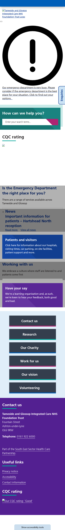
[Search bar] (52, 3)
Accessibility (9, 477)
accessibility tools (32, 527)
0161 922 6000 (26, 436)
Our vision (29, 374)
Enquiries (61, 95)
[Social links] (45, 3)
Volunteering (30, 388)
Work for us (29, 361)
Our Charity (30, 348)
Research (29, 334)
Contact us (29, 321)
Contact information (14, 482)
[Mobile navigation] (59, 3)
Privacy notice (10, 471)
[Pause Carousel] (1, 21)
